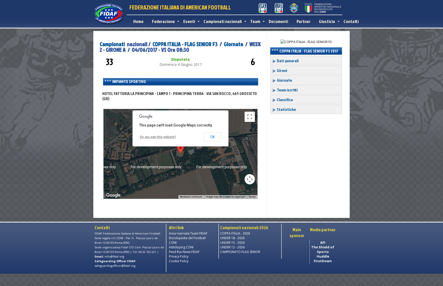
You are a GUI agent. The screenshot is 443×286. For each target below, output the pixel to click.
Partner (303, 21)
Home (138, 21)
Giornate (233, 44)
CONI (173, 242)
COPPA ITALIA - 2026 (235, 233)
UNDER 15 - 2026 (232, 242)
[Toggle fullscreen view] (250, 117)
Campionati (112, 44)
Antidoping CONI (181, 247)
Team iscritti (287, 90)
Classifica (284, 99)
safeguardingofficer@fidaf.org (115, 266)
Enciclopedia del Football (187, 238)
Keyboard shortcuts (191, 196)
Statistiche (286, 109)
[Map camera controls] (250, 179)
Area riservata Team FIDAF (188, 233)
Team (255, 21)
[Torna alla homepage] (108, 23)
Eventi (189, 21)
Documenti (278, 21)
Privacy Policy (178, 256)
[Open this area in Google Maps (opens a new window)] (113, 195)
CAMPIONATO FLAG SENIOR (240, 252)
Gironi (281, 70)
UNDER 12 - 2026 (232, 247)
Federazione (163, 21)
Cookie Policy (178, 261)
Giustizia (327, 21)
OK (212, 137)
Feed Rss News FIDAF (184, 252)
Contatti (351, 21)
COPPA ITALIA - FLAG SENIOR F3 (185, 44)
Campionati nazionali (223, 21)
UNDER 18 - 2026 (232, 238)
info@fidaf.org (114, 256)
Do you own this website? (158, 137)
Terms (252, 196)
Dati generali (287, 60)
